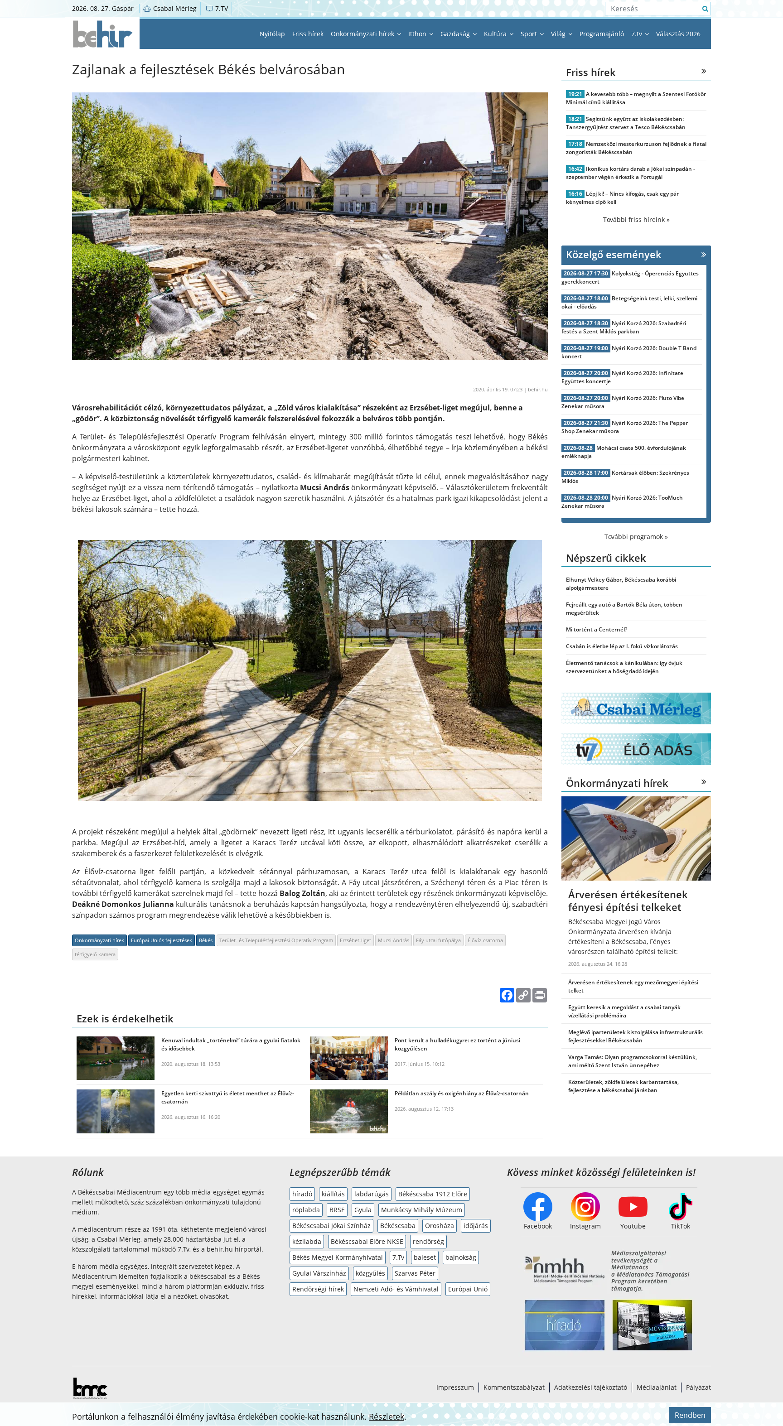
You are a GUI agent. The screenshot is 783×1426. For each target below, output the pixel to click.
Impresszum (455, 1387)
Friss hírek (308, 33)
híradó (302, 1194)
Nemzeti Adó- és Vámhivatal (396, 1289)
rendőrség (428, 1241)
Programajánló (602, 33)
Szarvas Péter (415, 1273)
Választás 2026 (678, 33)
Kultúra (496, 33)
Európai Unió (468, 1289)
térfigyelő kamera (95, 954)
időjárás (476, 1225)
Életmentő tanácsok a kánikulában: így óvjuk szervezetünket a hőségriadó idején (624, 667)
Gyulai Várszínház (319, 1273)
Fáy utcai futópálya (438, 940)
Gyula (363, 1209)
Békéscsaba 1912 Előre (432, 1194)
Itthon (418, 33)
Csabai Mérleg (174, 8)
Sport (530, 33)
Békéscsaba (398, 1225)
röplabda (306, 1209)
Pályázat (698, 1387)
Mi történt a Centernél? (596, 629)
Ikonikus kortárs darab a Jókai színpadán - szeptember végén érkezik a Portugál (630, 173)
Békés (206, 940)
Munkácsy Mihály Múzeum (421, 1209)
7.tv (637, 33)
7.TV (220, 8)
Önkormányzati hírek (363, 33)
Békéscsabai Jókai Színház (331, 1225)
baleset (425, 1257)
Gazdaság (456, 33)
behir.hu (538, 389)
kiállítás (333, 1194)
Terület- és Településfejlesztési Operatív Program (276, 940)
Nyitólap (272, 33)
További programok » (636, 536)
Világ (559, 33)
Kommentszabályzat (514, 1387)
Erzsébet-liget (355, 940)
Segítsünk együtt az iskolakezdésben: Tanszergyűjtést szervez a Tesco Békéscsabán (626, 123)
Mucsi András (393, 940)
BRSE (337, 1209)
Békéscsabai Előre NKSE (367, 1241)
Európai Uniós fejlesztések (161, 940)
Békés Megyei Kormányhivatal (337, 1257)
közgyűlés (370, 1273)
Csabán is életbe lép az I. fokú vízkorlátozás (622, 646)
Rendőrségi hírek (318, 1289)
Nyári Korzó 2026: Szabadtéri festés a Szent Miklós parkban (623, 327)
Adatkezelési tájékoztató (590, 1387)
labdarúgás (371, 1194)
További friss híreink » (636, 219)
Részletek (386, 1416)
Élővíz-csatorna (485, 940)
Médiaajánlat (657, 1387)
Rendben (690, 1415)
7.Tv (398, 1257)
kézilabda (306, 1241)
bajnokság (460, 1257)
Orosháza (439, 1225)
